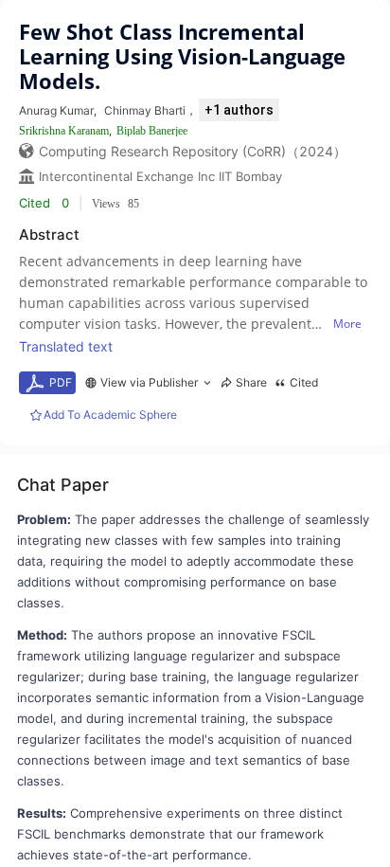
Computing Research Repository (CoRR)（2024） (192, 151)
